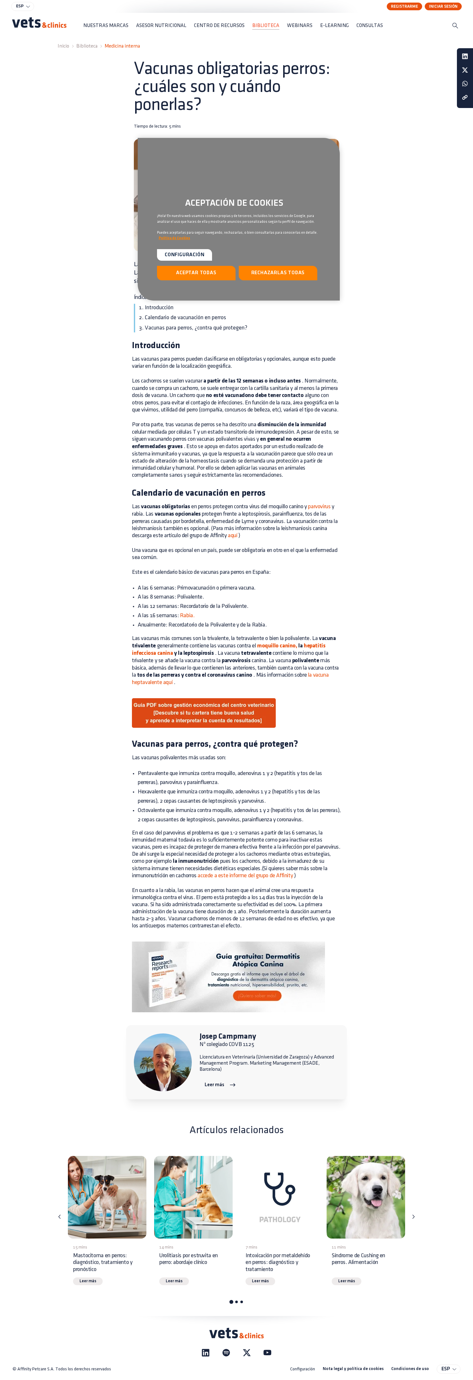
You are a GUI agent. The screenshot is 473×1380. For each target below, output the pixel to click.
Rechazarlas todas (278, 272)
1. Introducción (156, 307)
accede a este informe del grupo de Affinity (245, 875)
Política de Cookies (174, 238)
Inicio (63, 46)
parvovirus (319, 506)
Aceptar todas (196, 272)
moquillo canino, (277, 646)
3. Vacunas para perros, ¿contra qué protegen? (193, 327)
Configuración (302, 1369)
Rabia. (187, 615)
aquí (232, 535)
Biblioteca (86, 46)
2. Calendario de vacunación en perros (182, 317)
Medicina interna (122, 46)
